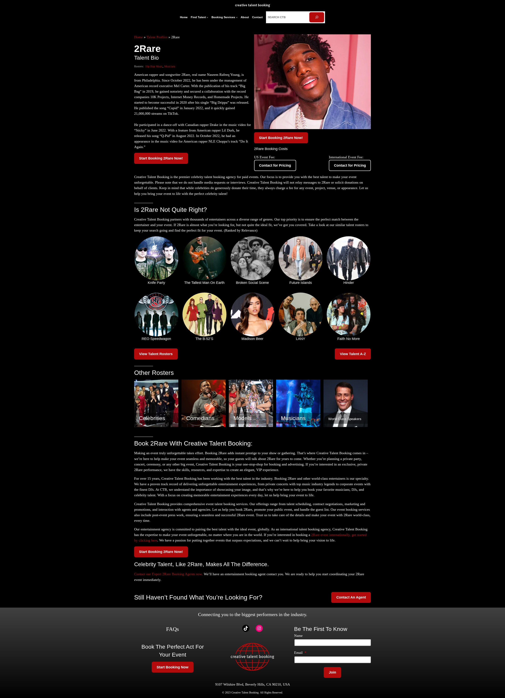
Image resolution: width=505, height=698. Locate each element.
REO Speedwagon (156, 339)
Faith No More (348, 339)
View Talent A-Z (353, 354)
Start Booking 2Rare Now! (161, 158)
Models (243, 418)
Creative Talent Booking (252, 5)
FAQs (172, 629)
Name (298, 636)
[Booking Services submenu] (237, 17)
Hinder (348, 283)
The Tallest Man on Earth (204, 283)
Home (138, 37)
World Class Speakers (344, 419)
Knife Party (156, 283)
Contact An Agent (351, 597)
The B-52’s (204, 339)
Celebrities (152, 418)
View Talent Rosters (156, 354)
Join (332, 672)
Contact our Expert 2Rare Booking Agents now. (168, 574)
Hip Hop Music (154, 66)
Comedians (200, 418)
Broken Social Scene (252, 283)
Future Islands (300, 283)
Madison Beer (252, 339)
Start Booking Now (172, 667)
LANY (300, 339)
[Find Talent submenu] (207, 17)
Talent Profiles (157, 37)
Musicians (169, 66)
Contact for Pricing (275, 165)
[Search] (316, 17)
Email (300, 653)
